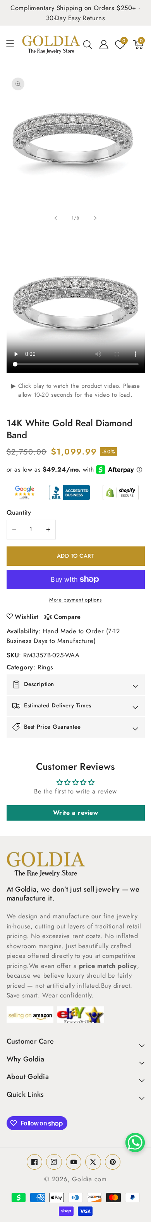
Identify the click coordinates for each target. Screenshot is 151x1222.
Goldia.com (89, 1179)
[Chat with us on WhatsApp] (135, 1142)
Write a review (75, 812)
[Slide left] (55, 217)
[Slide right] (95, 217)
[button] (13, 44)
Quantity (19, 512)
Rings (45, 667)
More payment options (75, 599)
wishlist (26, 617)
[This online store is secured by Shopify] (120, 492)
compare (67, 617)
